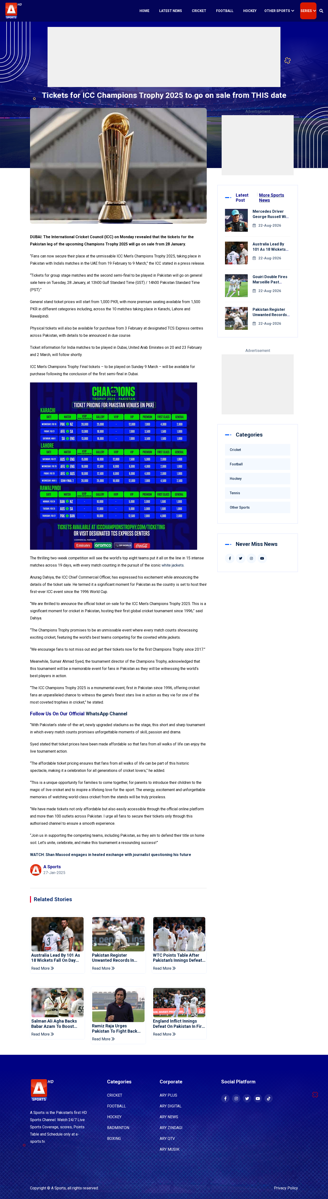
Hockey (249, 11)
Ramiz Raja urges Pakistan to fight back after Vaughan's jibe (114, 1028)
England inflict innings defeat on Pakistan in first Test (179, 1023)
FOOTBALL (116, 1106)
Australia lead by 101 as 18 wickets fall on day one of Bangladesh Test (55, 958)
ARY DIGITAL (171, 1106)
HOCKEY (114, 1117)
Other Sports (277, 11)
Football (224, 11)
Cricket (199, 11)
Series (306, 11)
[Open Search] (321, 11)
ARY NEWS (169, 1117)
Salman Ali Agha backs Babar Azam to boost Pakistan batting (54, 1023)
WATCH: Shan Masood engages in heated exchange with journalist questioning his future (110, 854)
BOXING (114, 1138)
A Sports (58, 1188)
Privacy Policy (286, 1188)
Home (144, 11)
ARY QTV (167, 1138)
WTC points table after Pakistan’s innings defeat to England (177, 958)
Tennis (235, 493)
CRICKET (114, 1095)
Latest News (170, 11)
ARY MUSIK (169, 1149)
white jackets (173, 565)
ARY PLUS (168, 1095)
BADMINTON (118, 1127)
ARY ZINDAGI (171, 1127)
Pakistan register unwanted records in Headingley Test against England (116, 958)
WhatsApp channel (106, 714)
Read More (41, 968)
